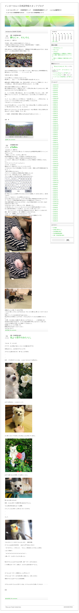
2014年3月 (55, 217)
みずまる (55, 51)
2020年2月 (55, 111)
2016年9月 (55, 167)
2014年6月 (55, 211)
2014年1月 (55, 220)
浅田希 (6, 139)
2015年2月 (55, 196)
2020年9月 (55, 100)
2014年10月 (55, 203)
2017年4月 (55, 155)
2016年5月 (55, 173)
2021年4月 (55, 94)
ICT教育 (55, 227)
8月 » (56, 41)
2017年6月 (55, 153)
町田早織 (7, 330)
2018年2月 (55, 140)
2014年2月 (55, 219)
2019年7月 (55, 119)
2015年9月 (55, 184)
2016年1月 (55, 178)
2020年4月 (55, 108)
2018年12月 (55, 125)
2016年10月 (55, 165)
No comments (12, 139)
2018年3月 (55, 138)
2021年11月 (55, 86)
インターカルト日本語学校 (59, 76)
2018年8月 (55, 132)
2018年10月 (55, 129)
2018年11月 (55, 127)
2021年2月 (55, 96)
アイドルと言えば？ (57, 73)
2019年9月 (55, 115)
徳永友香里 (7, 598)
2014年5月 (55, 213)
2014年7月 (55, 209)
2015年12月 (55, 180)
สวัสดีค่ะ (14, 147)
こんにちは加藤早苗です (56, 10)
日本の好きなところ (57, 47)
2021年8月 (55, 88)
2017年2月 (55, 159)
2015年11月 (55, 182)
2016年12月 (55, 163)
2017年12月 (55, 144)
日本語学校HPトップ (26, 10)
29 (7, 36)
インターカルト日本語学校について (35, 12)
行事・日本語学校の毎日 (15, 35)
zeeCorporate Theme (68, 606)
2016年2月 (55, 176)
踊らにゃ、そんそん (19, 37)
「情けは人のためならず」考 (59, 66)
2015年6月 (55, 190)
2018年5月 (55, 136)
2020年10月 (55, 98)
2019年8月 (55, 117)
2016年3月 (55, 175)
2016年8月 (55, 169)
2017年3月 (55, 157)
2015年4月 (55, 192)
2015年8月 (55, 186)
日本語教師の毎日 (14, 144)
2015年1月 (55, 198)
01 (7, 336)
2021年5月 (55, 92)
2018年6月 (55, 134)
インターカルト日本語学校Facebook (15, 12)
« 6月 (53, 41)
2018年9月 (55, 130)
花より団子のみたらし (20, 337)
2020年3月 (55, 109)
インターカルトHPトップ (12, 10)
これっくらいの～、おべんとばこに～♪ (62, 69)
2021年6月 (55, 90)
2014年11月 (55, 201)
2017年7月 (55, 152)
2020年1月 (55, 113)
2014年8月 (55, 207)
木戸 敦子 (66, 73)
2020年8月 (55, 102)
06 (7, 146)
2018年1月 (55, 142)
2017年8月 (55, 150)
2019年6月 (55, 121)
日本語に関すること (57, 229)
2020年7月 (55, 104)
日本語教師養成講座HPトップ (40, 10)
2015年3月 (55, 194)
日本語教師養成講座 (57, 233)
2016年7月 (55, 171)
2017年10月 (55, 148)
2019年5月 (55, 123)
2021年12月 (55, 85)
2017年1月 (55, 161)
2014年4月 (55, 215)
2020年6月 (55, 106)
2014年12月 (55, 199)
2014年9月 (55, 205)
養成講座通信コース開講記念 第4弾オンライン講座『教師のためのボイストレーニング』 (62, 55)
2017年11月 (55, 146)
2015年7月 (55, 188)
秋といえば (55, 49)
